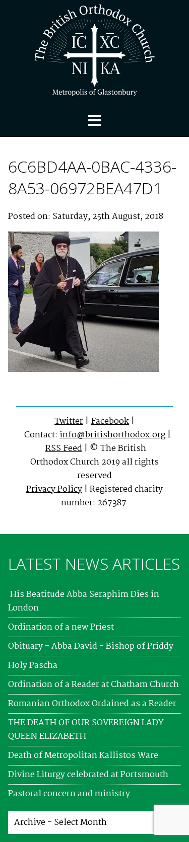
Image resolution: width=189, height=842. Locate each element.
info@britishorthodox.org (112, 435)
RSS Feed (63, 448)
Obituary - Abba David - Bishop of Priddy (90, 646)
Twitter (68, 421)
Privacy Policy (54, 489)
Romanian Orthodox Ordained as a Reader (92, 704)
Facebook (110, 421)
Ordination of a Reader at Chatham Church (93, 685)
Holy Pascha (32, 665)
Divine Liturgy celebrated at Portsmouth (88, 775)
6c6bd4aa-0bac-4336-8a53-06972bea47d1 (92, 177)
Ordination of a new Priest (61, 627)
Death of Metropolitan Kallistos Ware (83, 755)
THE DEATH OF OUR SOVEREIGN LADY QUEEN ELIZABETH (86, 729)
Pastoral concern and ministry (69, 794)
